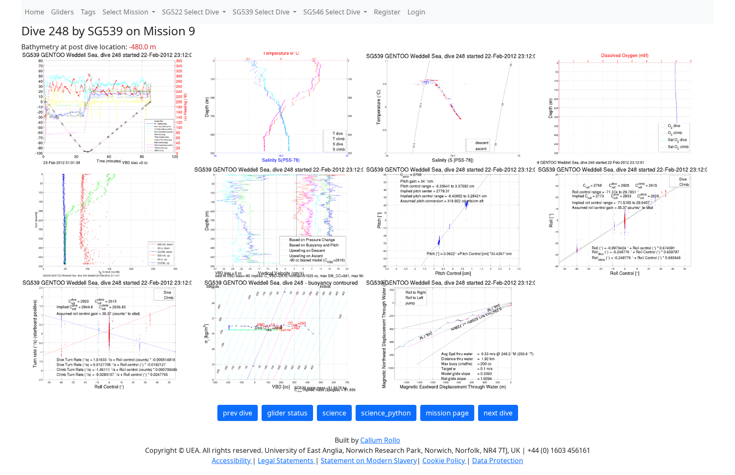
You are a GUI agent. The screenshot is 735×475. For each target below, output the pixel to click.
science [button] (334, 413)
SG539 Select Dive (262, 12)
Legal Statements (286, 460)
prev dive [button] (237, 413)
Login (416, 12)
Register (387, 12)
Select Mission (126, 12)
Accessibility (232, 460)
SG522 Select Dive (191, 12)
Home (34, 12)
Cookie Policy (444, 460)
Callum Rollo (380, 440)
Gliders (62, 12)
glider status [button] (287, 413)
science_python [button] (386, 413)
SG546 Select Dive (332, 12)
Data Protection (497, 460)
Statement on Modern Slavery (369, 460)
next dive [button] (498, 413)
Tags (88, 12)
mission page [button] (447, 413)
